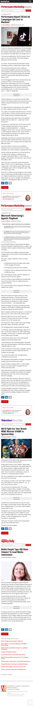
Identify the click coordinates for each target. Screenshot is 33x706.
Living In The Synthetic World (8, 652)
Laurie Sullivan (6, 25)
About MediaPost (11, 686)
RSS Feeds (9, 687)
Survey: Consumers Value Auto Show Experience (13, 669)
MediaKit (18, 686)
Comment (4, 187)
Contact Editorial (25, 686)
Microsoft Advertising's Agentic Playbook (12, 641)
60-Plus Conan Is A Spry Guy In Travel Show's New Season (15, 661)
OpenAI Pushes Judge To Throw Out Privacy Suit (13, 666)
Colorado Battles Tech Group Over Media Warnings (14, 664)
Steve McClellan (7, 557)
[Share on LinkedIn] (6, 183)
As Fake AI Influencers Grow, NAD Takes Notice (13, 654)
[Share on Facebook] (2, 183)
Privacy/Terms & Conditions (13, 689)
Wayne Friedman (7, 437)
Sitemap (14, 687)
